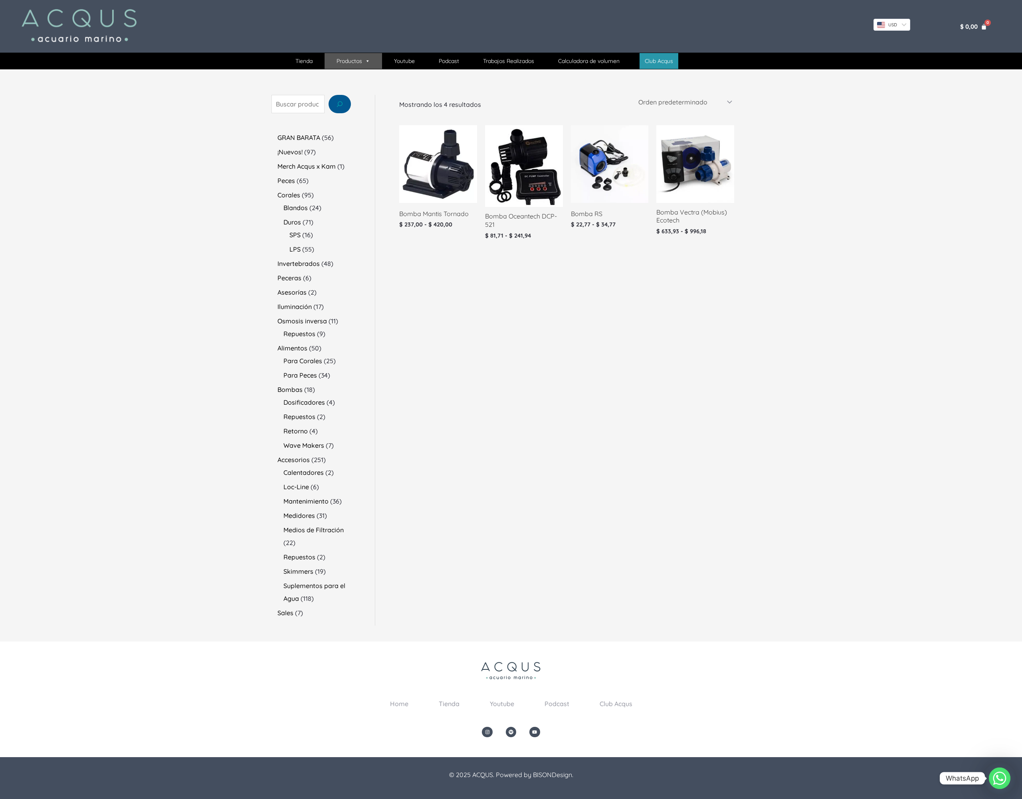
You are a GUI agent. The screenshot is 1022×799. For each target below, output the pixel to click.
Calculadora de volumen (589, 61)
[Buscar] (340, 104)
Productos (349, 61)
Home (399, 704)
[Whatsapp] (999, 778)
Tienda (304, 61)
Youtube (404, 61)
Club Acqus (616, 704)
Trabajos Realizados (508, 61)
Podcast (449, 61)
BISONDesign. (553, 775)
